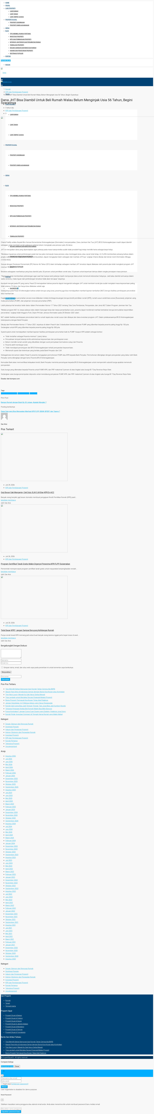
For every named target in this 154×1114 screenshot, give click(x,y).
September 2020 (11, 956)
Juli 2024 (8, 826)
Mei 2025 (8, 798)
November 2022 (11, 883)
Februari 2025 (10, 807)
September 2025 (11, 787)
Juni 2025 (9, 795)
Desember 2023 (11, 846)
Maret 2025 (9, 804)
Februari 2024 (10, 841)
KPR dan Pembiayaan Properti (20, 39)
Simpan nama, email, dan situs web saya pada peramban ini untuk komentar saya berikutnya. (39, 668)
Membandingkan (7, 1066)
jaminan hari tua (23, 393)
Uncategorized (11, 746)
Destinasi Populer (16, 53)
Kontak (8, 56)
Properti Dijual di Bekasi (13, 1015)
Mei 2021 (8, 934)
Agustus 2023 (10, 857)
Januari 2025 (10, 810)
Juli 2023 (8, 860)
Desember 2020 (11, 948)
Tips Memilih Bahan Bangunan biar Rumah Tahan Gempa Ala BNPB (30, 689)
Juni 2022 (9, 897)
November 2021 (11, 917)
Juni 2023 (9, 863)
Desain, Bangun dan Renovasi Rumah (23, 48)
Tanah (7, 1003)
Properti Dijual (11, 19)
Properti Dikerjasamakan (19, 25)
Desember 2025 (11, 779)
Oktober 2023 (10, 852)
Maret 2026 (9, 770)
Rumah (8, 1000)
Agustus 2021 (10, 925)
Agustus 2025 (10, 790)
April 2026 (9, 767)
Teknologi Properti (17, 45)
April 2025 (9, 801)
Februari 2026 (10, 773)
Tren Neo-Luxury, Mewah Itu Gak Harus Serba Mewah (25, 695)
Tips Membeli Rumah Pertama (20, 33)
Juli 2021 (8, 928)
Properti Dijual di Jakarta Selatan (16, 1024)
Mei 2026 (8, 764)
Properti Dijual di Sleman (14, 1029)
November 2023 (11, 849)
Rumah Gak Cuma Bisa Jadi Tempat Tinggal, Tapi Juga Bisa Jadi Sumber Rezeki (35, 706)
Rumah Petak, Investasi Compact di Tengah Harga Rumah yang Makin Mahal (33, 714)
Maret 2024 (9, 838)
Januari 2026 (10, 776)
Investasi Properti (17, 36)
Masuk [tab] (7, 1071)
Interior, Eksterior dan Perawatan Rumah (25, 42)
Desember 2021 (11, 914)
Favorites (14, 288)
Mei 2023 (8, 866)
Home (7, 2)
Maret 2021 (9, 939)
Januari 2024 (10, 843)
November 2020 (11, 951)
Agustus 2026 (10, 756)
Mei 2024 (8, 832)
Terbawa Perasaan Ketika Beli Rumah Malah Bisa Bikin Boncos (28, 709)
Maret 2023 (9, 872)
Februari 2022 (10, 908)
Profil (7, 5)
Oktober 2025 (10, 784)
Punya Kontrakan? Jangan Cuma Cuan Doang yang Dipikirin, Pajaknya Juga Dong (35, 711)
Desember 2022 (11, 880)
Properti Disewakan (17, 22)
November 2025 (11, 781)
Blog (7, 31)
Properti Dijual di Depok (13, 1021)
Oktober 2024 (10, 818)
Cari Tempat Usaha (17, 17)
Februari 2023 (10, 874)
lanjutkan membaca (8, 500)
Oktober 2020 (10, 953)
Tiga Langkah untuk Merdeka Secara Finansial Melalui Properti (28, 697)
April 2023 (9, 869)
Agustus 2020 (10, 959)
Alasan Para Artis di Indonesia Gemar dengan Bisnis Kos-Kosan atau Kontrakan (34, 692)
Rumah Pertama (11, 741)
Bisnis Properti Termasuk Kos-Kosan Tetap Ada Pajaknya (26, 700)
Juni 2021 (9, 931)
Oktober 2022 (10, 886)
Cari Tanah (14, 14)
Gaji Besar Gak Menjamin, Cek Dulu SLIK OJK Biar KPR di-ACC (27, 492)
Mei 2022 (8, 900)
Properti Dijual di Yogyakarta (15, 1032)
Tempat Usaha (10, 1006)
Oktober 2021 (10, 920)
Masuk (7, 65)
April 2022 (9, 903)
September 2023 (11, 855)
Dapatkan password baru (11, 1112)
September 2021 (11, 922)
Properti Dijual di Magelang (14, 1027)
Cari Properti (10, 8)
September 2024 (11, 821)
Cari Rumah (14, 11)
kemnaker (33, 393)
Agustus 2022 (10, 891)
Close (17, 1066)
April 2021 (9, 936)
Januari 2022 (10, 911)
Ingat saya (7, 1084)
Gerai (7, 28)
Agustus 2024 (10, 824)
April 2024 (9, 835)
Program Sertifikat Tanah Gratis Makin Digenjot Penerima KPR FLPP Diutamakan (35, 564)
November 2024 (11, 815)
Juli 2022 (8, 894)
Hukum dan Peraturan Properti (21, 50)
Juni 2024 (9, 829)
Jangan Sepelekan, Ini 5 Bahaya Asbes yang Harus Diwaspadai (28, 703)
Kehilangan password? (19, 1084)
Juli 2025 (8, 793)
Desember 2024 (11, 812)
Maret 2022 (9, 905)
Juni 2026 (9, 762)
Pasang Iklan (6, 60)
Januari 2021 (10, 945)
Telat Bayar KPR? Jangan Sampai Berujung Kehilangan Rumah (27, 630)
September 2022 (11, 889)
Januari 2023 (10, 877)
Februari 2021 (10, 942)
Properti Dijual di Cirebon (14, 1018)
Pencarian (5, 679)
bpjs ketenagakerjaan (9, 393)
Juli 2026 (8, 759)
